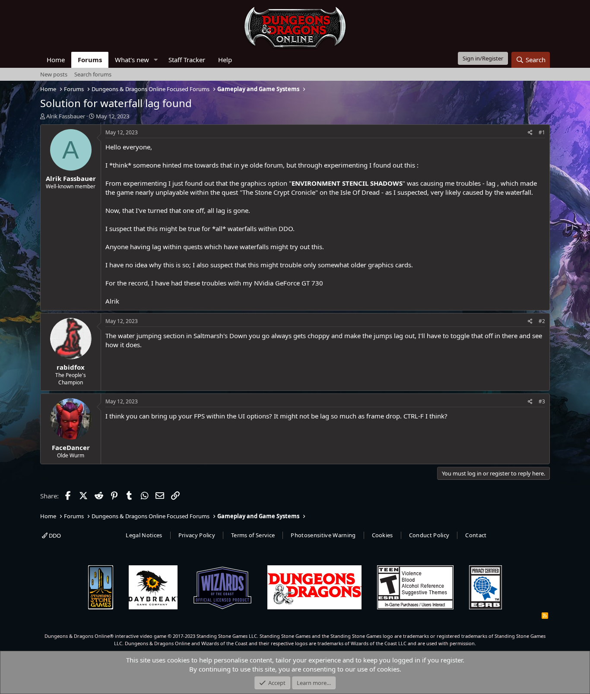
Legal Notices (144, 535)
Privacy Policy (197, 535)
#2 (542, 321)
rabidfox (71, 367)
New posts (53, 74)
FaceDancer (71, 447)
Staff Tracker (186, 59)
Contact (475, 535)
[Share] (530, 133)
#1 (542, 132)
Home (56, 59)
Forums (90, 59)
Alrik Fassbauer (65, 116)
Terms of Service (253, 535)
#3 (542, 401)
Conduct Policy (429, 535)
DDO (54, 535)
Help (225, 59)
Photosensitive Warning (323, 535)
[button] (156, 60)
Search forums (92, 74)
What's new (132, 59)
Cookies (382, 535)
